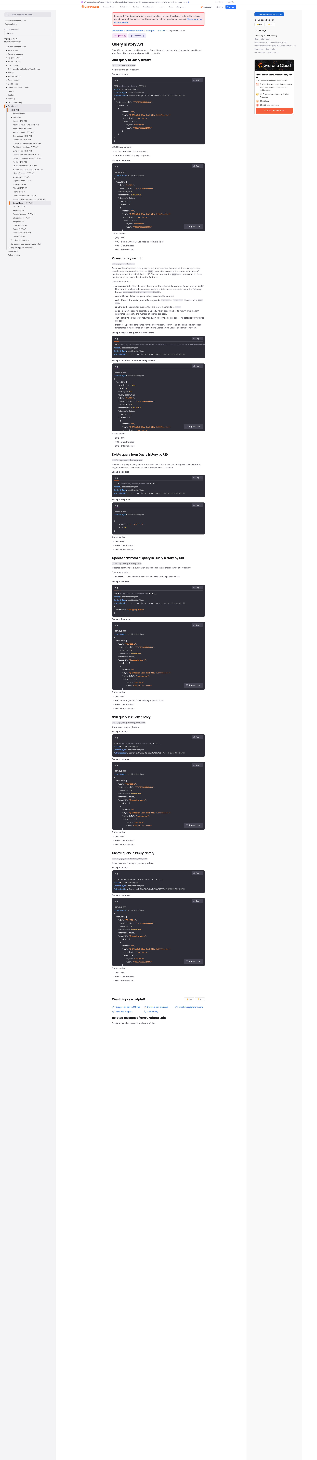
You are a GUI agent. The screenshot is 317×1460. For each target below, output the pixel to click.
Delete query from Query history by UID (270, 42)
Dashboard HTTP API (22, 140)
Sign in (220, 7)
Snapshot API (18, 222)
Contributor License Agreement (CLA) (26, 244)
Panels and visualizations (18, 87)
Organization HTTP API (22, 181)
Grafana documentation (134, 31)
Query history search (263, 39)
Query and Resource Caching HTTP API (29, 199)
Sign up (230, 7)
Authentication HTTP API (23, 132)
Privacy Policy (121, 2)
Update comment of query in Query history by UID (275, 46)
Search (11, 91)
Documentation (117, 31)
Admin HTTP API (20, 121)
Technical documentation (15, 20)
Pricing (136, 7)
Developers (150, 31)
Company (180, 7)
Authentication (19, 114)
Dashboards (13, 84)
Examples (17, 117)
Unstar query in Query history (266, 52)
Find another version (12, 42)
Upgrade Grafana (15, 58)
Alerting (11, 99)
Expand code (194, 226)
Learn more (182, 2)
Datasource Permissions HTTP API (27, 158)
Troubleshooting (15, 102)
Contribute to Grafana (20, 240)
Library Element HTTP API (23, 173)
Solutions (123, 7)
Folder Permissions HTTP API (25, 166)
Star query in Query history (265, 49)
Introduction (13, 65)
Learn (161, 7)
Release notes (14, 255)
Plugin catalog (11, 24)
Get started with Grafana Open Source (24, 69)
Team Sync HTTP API (22, 233)
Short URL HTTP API (21, 218)
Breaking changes (15, 54)
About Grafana (14, 61)
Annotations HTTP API (22, 128)
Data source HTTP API (22, 151)
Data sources (13, 80)
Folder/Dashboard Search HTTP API (28, 169)
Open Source (148, 7)
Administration (14, 76)
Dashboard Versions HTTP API (25, 147)
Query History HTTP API (23, 203)
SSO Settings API (20, 225)
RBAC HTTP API (19, 207)
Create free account (274, 110)
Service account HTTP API (24, 214)
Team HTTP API (19, 229)
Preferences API (19, 192)
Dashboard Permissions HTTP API (27, 143)
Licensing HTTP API (21, 177)
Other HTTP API (19, 184)
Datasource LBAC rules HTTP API (26, 155)
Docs (171, 7)
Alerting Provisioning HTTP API (26, 125)
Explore (11, 95)
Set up (11, 73)
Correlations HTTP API (22, 136)
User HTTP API (19, 236)
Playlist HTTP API (20, 188)
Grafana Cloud (108, 7)
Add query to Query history (265, 35)
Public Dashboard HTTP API (24, 195)
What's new (13, 50)
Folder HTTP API (20, 162)
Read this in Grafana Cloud (268, 14)
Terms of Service (106, 2)
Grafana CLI (13, 251)
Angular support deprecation (23, 248)
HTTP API (161, 31)
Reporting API (19, 210)
